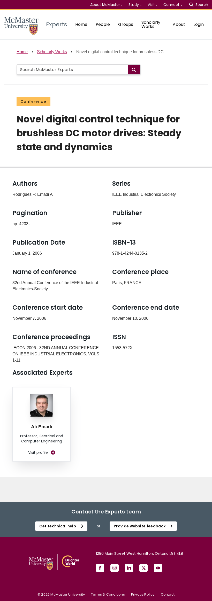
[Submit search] (134, 69)
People (103, 24)
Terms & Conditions (108, 594)
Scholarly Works (150, 24)
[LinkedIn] (129, 568)
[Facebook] (100, 568)
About (179, 24)
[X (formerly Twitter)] (143, 568)
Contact (168, 594)
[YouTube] (158, 568)
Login (198, 24)
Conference (33, 101)
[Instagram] (114, 568)
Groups (125, 24)
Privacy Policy (143, 594)
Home (81, 24)
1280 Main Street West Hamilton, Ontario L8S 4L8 (139, 553)
